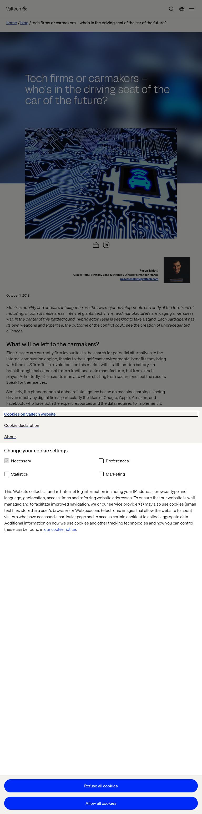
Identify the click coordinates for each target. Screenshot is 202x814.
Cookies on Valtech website (30, 413)
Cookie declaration (21, 425)
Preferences (117, 460)
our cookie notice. (60, 529)
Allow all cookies (101, 803)
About (10, 436)
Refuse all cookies (101, 785)
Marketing (115, 474)
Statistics (19, 474)
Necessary (21, 460)
